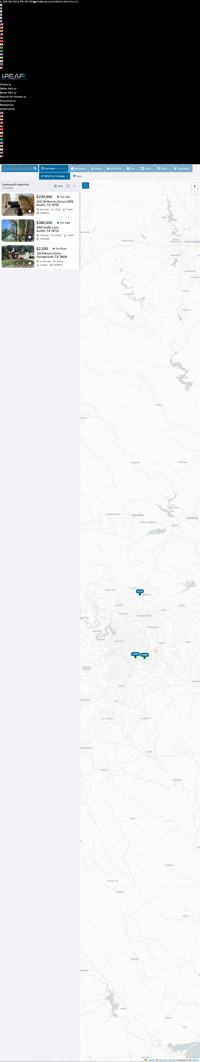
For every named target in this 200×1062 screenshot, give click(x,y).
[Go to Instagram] (1, 8)
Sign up (3, 71)
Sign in (11, 71)
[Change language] (3, 24)
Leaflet (150, 1059)
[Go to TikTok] (1, 17)
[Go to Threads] (1, 20)
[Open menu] (1, 162)
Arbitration (7, 108)
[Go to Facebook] (1, 5)
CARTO (195, 1059)
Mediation (7, 104)
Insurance (6, 100)
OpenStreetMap (166, 1059)
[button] (195, 186)
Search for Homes (11, 96)
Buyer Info (6, 92)
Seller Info (6, 88)
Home (4, 84)
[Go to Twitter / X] (1, 11)
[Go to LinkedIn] (1, 14)
